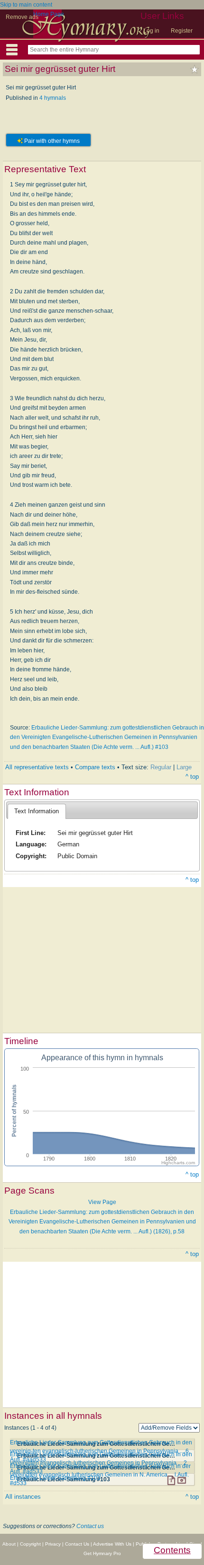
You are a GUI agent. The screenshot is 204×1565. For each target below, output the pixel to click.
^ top (192, 776)
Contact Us (77, 1544)
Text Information (36, 811)
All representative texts (37, 767)
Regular (160, 767)
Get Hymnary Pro (102, 1553)
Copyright (30, 1544)
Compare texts (95, 767)
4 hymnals (52, 98)
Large (184, 767)
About (9, 1544)
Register (182, 30)
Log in (151, 30)
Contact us (90, 1526)
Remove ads (22, 17)
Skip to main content (26, 4)
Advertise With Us (112, 1544)
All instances (23, 1496)
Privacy (53, 1544)
